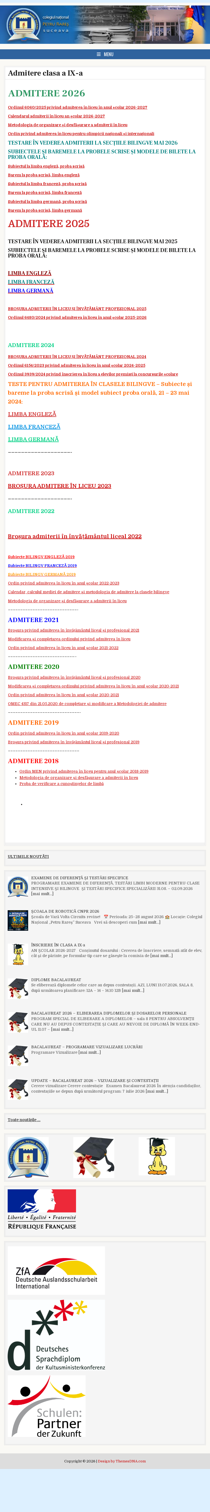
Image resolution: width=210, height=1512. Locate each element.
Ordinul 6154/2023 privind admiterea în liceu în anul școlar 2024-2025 (76, 365)
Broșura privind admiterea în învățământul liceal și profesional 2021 (73, 630)
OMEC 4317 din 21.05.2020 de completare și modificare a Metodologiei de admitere (87, 703)
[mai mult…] (42, 894)
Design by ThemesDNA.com (122, 1461)
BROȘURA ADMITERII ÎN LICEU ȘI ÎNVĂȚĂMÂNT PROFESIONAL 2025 (77, 309)
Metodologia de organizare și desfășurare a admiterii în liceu (67, 601)
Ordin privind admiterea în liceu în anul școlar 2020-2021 (63, 695)
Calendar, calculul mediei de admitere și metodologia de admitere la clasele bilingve (88, 592)
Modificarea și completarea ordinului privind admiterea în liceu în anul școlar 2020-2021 (93, 686)
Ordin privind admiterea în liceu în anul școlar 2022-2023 (63, 583)
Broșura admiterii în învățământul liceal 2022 (75, 536)
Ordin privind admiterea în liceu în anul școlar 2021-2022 (63, 648)
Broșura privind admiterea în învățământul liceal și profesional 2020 (74, 677)
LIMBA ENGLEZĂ (32, 414)
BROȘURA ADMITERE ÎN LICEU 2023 (59, 486)
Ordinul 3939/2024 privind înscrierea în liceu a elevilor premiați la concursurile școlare (93, 374)
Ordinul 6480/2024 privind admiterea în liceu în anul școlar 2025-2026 (77, 317)
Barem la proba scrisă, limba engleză (44, 175)
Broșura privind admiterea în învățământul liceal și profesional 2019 (73, 742)
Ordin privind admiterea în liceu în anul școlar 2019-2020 (63, 733)
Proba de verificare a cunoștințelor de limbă (61, 783)
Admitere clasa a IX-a (45, 73)
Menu (108, 54)
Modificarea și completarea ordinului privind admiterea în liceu (69, 639)
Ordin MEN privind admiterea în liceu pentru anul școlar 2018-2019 (83, 771)
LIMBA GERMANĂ (33, 439)
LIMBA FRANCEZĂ (34, 427)
